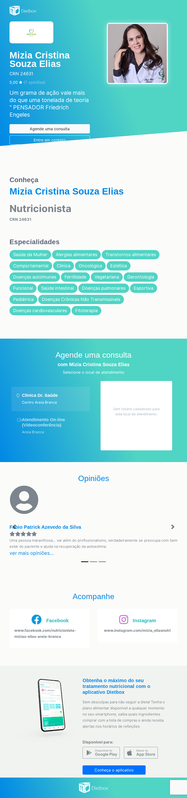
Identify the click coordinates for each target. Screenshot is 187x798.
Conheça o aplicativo (114, 770)
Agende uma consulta (50, 128)
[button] (14, 526)
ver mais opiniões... (31, 553)
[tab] (50, 399)
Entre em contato (50, 140)
